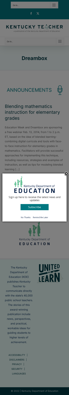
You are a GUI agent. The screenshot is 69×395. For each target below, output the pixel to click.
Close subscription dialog (66, 174)
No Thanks (25, 217)
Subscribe (34, 207)
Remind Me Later (40, 217)
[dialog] (34, 197)
